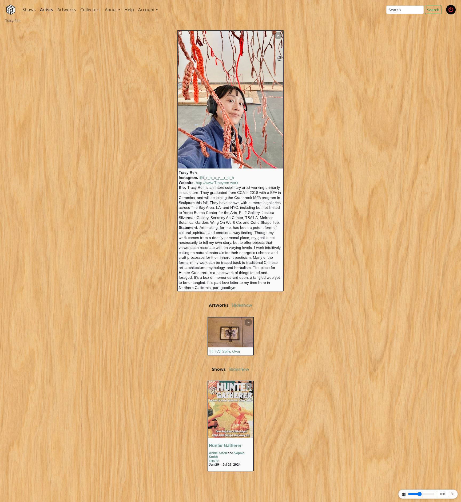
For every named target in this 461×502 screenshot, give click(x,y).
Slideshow (242, 305)
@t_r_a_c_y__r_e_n (216, 177)
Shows (29, 10)
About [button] (111, 10)
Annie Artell (218, 453)
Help (129, 10)
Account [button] (146, 10)
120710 (213, 460)
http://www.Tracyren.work (217, 183)
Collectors (90, 10)
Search (433, 9)
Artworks (66, 10)
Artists (46, 10)
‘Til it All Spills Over (224, 351)
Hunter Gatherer (225, 445)
